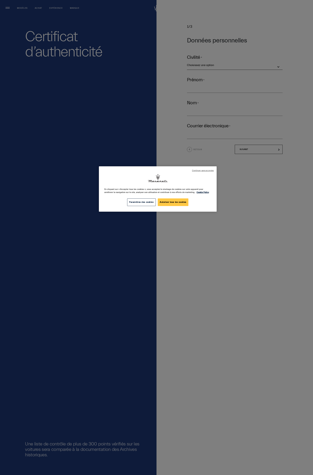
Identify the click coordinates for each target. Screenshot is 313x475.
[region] (158, 189)
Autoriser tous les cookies (173, 202)
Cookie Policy (203, 192)
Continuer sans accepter (203, 171)
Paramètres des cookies (141, 202)
